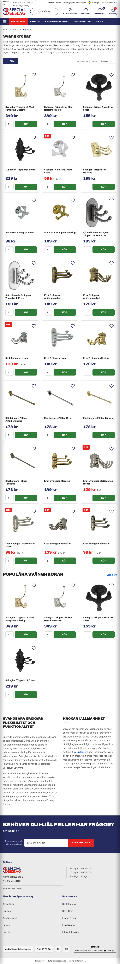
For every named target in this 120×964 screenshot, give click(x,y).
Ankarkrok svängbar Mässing (60, 232)
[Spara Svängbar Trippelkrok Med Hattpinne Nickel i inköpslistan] (72, 74)
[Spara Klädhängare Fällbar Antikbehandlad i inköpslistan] (33, 385)
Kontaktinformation (77, 961)
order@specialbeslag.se (75, 2)
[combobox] (44, 11)
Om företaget (10, 918)
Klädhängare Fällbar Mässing (98, 418)
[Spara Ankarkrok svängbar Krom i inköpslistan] (33, 200)
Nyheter (35, 22)
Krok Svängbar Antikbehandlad (52, 297)
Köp (25, 124)
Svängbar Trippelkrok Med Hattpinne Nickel (58, 108)
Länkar (6, 925)
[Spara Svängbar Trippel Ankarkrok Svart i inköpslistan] (111, 74)
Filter (12, 61)
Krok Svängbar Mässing (96, 358)
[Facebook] (57, 949)
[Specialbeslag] (14, 11)
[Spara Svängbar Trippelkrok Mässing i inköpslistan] (111, 137)
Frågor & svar (69, 918)
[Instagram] (66, 949)
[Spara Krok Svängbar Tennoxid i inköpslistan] (72, 511)
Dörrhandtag (82, 22)
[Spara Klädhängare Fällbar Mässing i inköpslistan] (111, 385)
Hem (5, 29)
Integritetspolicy (70, 932)
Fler (98, 22)
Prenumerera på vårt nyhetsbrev (13, 843)
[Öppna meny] (5, 21)
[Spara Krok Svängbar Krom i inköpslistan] (33, 326)
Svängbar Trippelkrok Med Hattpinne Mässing (19, 108)
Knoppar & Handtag (57, 22)
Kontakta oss (69, 904)
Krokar (13, 29)
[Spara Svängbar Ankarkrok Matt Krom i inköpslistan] (72, 137)
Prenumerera (81, 843)
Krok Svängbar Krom (16, 358)
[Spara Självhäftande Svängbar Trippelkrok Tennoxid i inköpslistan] (111, 200)
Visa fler (112, 574)
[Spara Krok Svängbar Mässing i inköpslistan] (111, 326)
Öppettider (8, 904)
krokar (80, 752)
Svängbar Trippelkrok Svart (20, 169)
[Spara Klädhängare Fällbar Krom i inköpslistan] (72, 385)
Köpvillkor (67, 911)
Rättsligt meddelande (57, 961)
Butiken (7, 911)
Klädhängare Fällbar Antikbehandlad (16, 419)
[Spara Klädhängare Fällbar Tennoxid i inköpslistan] (33, 448)
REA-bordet (18, 22)
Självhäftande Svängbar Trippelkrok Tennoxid (96, 234)
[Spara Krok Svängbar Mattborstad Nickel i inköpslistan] (111, 448)
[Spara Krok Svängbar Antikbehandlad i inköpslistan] (72, 263)
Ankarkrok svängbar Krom (19, 232)
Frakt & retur (69, 925)
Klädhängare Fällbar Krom (58, 418)
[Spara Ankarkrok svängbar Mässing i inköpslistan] (72, 200)
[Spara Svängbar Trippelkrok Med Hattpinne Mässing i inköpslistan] (33, 74)
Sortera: (94, 61)
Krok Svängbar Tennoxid (57, 543)
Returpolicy (39, 961)
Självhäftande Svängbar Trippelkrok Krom (18, 297)
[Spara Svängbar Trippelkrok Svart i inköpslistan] (33, 137)
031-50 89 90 (54, 2)
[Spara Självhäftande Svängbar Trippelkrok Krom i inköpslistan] (33, 263)
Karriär (6, 932)
